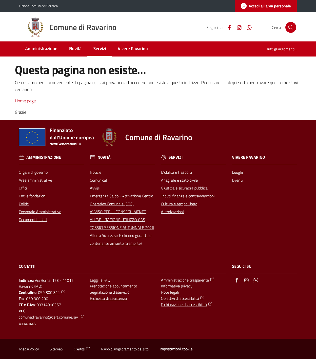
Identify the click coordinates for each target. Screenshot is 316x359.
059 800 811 (49, 292)
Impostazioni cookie (176, 349)
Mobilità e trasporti (176, 172)
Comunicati (99, 180)
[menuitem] (41, 49)
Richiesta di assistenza (108, 298)
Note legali (170, 292)
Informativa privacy (177, 286)
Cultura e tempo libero (179, 204)
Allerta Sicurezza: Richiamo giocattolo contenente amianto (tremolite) (120, 239)
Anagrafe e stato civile (179, 180)
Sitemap (56, 349)
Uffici (23, 188)
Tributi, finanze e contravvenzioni (188, 196)
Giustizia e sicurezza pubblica (184, 188)
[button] (291, 27)
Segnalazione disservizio (109, 292)
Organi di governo (33, 172)
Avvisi (94, 188)
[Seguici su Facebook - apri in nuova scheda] (227, 27)
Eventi (237, 180)
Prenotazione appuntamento (113, 286)
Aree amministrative (35, 180)
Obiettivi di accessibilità (180, 298)
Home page (25, 100)
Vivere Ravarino (248, 157)
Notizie (95, 172)
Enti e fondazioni (32, 196)
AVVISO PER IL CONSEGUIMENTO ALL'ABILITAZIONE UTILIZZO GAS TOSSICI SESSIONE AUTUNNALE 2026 (122, 219)
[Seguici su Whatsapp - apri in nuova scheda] (247, 27)
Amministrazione (43, 157)
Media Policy (29, 349)
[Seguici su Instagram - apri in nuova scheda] (237, 27)
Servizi (176, 157)
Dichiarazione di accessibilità (184, 304)
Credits (79, 349)
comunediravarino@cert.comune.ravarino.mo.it (48, 320)
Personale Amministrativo (40, 212)
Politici (24, 204)
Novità (104, 157)
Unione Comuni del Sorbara (38, 5)
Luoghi (237, 172)
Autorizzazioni (172, 212)
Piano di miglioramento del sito (125, 349)
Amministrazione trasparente (185, 280)
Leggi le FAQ (100, 280)
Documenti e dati (33, 220)
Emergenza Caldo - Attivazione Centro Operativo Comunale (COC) (121, 200)
